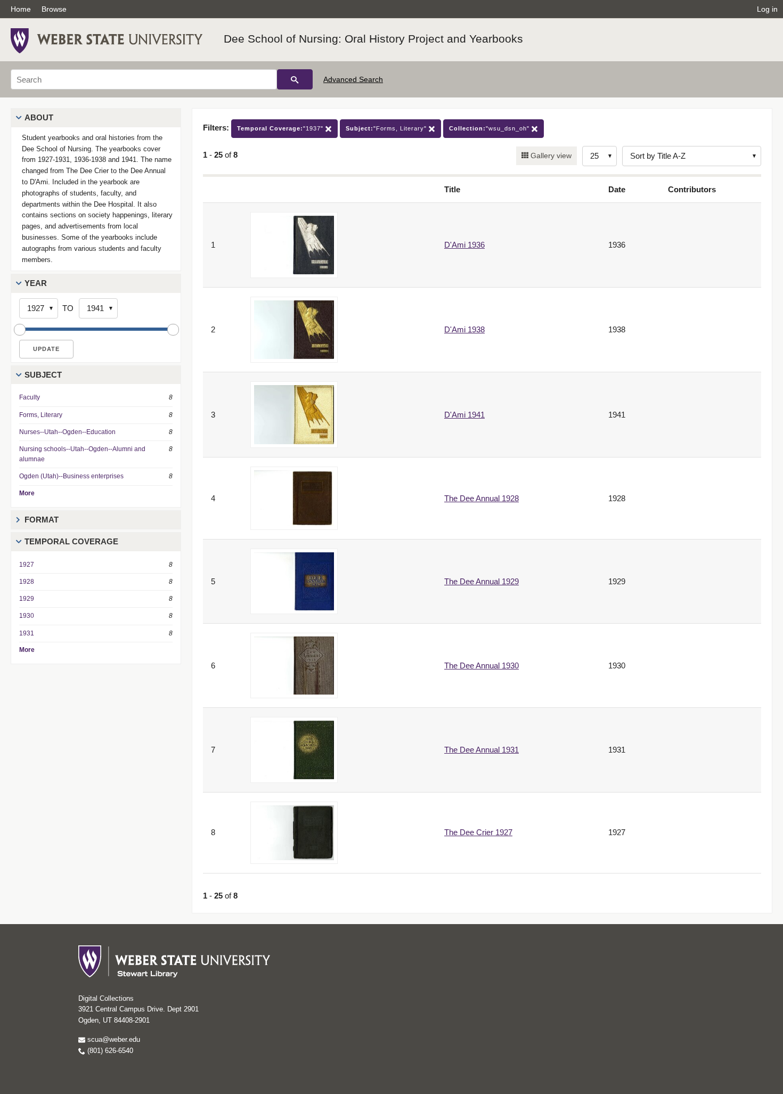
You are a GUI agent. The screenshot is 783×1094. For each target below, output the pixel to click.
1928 (26, 581)
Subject (43, 374)
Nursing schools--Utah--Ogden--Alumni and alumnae (82, 454)
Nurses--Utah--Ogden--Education (67, 432)
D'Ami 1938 (464, 329)
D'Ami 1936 (464, 244)
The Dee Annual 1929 (481, 581)
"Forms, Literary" (387, 128)
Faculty (29, 397)
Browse (54, 9)
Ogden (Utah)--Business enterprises (71, 476)
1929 (26, 598)
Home (21, 9)
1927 (26, 564)
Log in (767, 9)
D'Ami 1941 (464, 414)
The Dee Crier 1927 (478, 832)
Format (42, 519)
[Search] (295, 79)
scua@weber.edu (112, 1039)
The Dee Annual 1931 (481, 749)
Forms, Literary (40, 415)
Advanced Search (353, 79)
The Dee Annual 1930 (481, 665)
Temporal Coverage (71, 541)
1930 (26, 615)
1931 (26, 633)
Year (36, 283)
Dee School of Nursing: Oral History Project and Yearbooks (373, 38)
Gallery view (550, 155)
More (27, 493)
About (39, 117)
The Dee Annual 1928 (481, 498)
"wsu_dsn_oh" (490, 128)
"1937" (281, 128)
